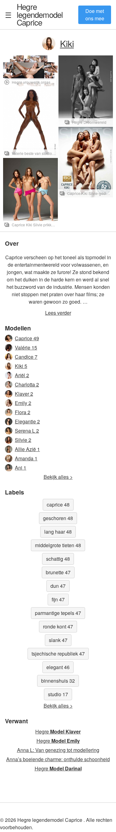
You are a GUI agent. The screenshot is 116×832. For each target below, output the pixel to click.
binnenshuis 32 (58, 680)
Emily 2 (23, 402)
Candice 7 (26, 356)
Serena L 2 (27, 430)
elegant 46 (58, 667)
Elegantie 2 (27, 421)
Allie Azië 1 (27, 449)
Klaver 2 (24, 393)
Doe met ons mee (94, 14)
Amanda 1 (26, 458)
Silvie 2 (23, 439)
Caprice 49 (27, 338)
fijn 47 (58, 599)
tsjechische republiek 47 (58, 653)
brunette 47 (58, 572)
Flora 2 (22, 412)
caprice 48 (58, 504)
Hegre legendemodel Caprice (40, 14)
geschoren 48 (58, 518)
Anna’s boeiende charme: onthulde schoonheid (58, 759)
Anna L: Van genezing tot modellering (58, 749)
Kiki (67, 43)
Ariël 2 (22, 375)
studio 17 (58, 694)
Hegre (58, 731)
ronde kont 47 (58, 626)
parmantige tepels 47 (58, 612)
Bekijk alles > (58, 476)
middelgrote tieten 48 (58, 545)
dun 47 (58, 585)
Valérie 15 (26, 347)
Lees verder (58, 312)
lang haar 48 (58, 531)
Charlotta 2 (27, 384)
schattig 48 (58, 558)
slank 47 (58, 640)
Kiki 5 (21, 366)
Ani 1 (20, 467)
